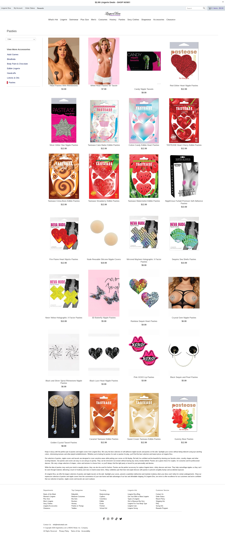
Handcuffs (11, 73)
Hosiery (74, 503)
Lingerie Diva (6, 8)
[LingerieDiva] (112, 14)
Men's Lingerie (48, 501)
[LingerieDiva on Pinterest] (112, 518)
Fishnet (102, 506)
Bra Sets (74, 499)
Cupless (102, 496)
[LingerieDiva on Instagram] (108, 518)
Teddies (74, 508)
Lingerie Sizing (133, 508)
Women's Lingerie (49, 496)
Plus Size (46, 499)
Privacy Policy (64, 531)
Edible (102, 501)
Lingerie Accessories (50, 506)
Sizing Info (159, 506)
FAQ (157, 503)
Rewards (40, 8)
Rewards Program (162, 508)
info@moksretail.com (60, 525)
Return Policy (160, 499)
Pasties (12, 82)
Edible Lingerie (13, 68)
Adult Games (12, 54)
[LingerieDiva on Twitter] (120, 518)
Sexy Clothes (47, 503)
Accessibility (85, 531)
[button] (53, 20)
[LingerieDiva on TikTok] (116, 518)
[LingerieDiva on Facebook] (104, 518)
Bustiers (74, 501)
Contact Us (159, 494)
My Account (18, 8)
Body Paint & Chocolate (17, 64)
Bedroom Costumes (78, 496)
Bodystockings (105, 494)
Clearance (46, 508)
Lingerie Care (132, 506)
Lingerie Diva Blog (134, 494)
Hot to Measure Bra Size (136, 501)
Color (9, 39)
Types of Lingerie (133, 499)
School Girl (103, 508)
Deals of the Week (49, 494)
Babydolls (74, 494)
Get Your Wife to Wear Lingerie (138, 496)
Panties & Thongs (77, 506)
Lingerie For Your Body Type (137, 503)
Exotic (102, 503)
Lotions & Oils (13, 78)
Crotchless (103, 499)
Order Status (30, 8)
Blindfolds (11, 59)
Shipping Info (160, 501)
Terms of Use (75, 531)
